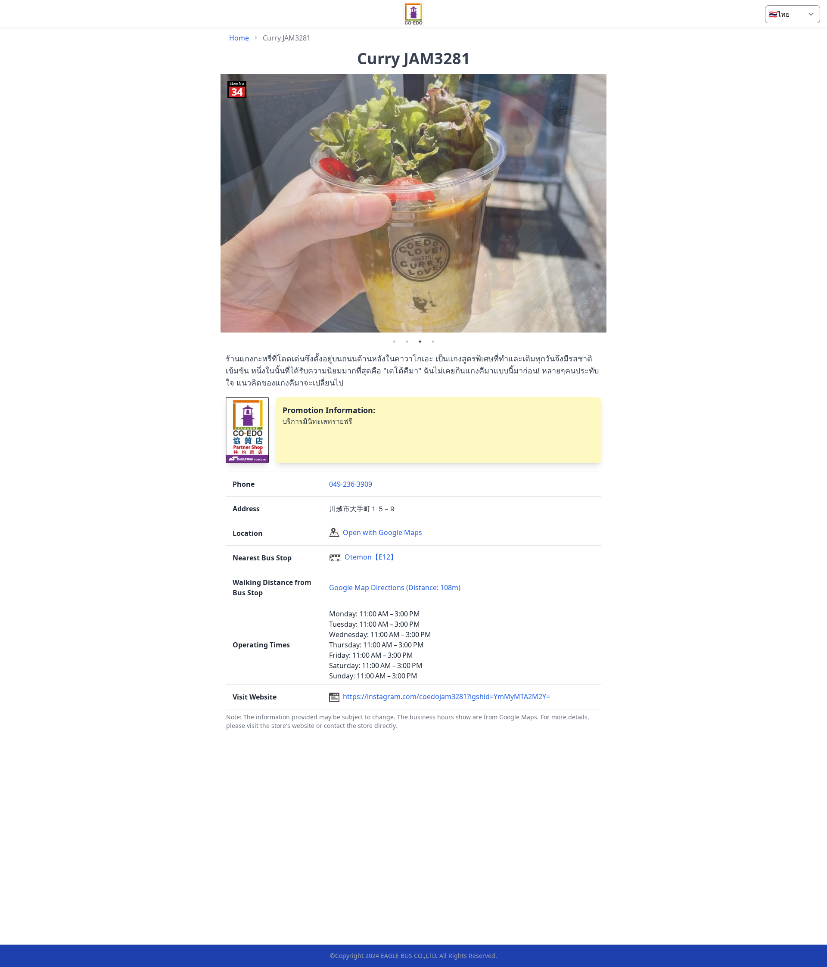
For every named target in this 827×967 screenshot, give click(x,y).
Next (613, 204)
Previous (214, 204)
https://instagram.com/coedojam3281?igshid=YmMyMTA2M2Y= (446, 696)
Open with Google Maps (382, 532)
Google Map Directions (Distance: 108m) (394, 587)
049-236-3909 (350, 484)
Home (239, 38)
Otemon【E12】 (371, 557)
